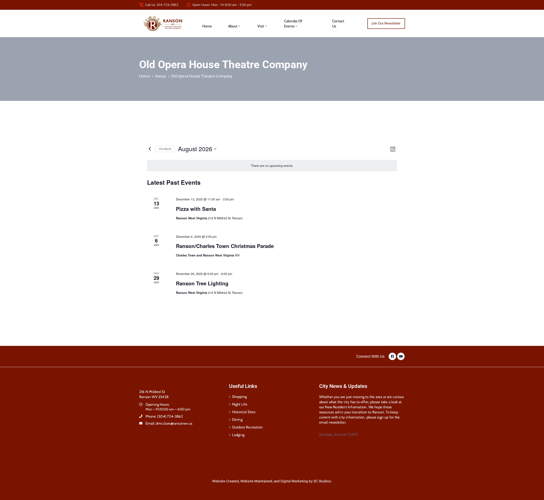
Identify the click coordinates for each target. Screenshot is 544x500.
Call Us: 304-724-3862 (161, 5)
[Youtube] (401, 356)
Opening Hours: (158, 404)
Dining (237, 419)
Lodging (238, 435)
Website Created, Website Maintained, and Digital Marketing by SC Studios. (272, 481)
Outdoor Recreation (247, 427)
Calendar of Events (293, 23)
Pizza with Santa (198, 208)
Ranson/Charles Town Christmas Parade (225, 245)
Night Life (240, 404)
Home (207, 26)
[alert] (272, 166)
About (232, 26)
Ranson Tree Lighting (204, 283)
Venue (160, 76)
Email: (169, 423)
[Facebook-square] (392, 356)
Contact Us (338, 23)
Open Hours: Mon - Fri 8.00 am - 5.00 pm (222, 5)
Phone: (164, 416)
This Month (165, 149)
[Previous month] (149, 148)
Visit (260, 26)
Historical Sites (243, 412)
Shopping (239, 396)
